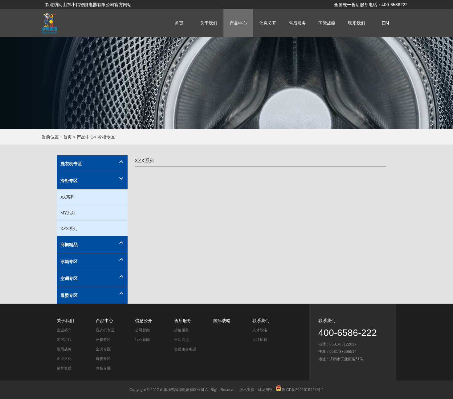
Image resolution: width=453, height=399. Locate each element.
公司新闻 (142, 330)
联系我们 (356, 23)
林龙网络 (265, 390)
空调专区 (69, 278)
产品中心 (238, 23)
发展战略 (64, 349)
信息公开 (267, 23)
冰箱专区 (69, 261)
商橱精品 (69, 244)
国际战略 (327, 23)
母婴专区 (69, 295)
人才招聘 (259, 339)
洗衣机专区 (71, 163)
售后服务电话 (185, 349)
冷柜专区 (69, 180)
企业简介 (64, 330)
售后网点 (181, 339)
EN (385, 23)
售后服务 (297, 23)
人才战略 (259, 330)
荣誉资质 (64, 368)
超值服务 (181, 330)
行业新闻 (142, 339)
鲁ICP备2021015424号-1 (303, 390)
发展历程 (64, 339)
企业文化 (64, 359)
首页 (179, 23)
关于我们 (208, 23)
